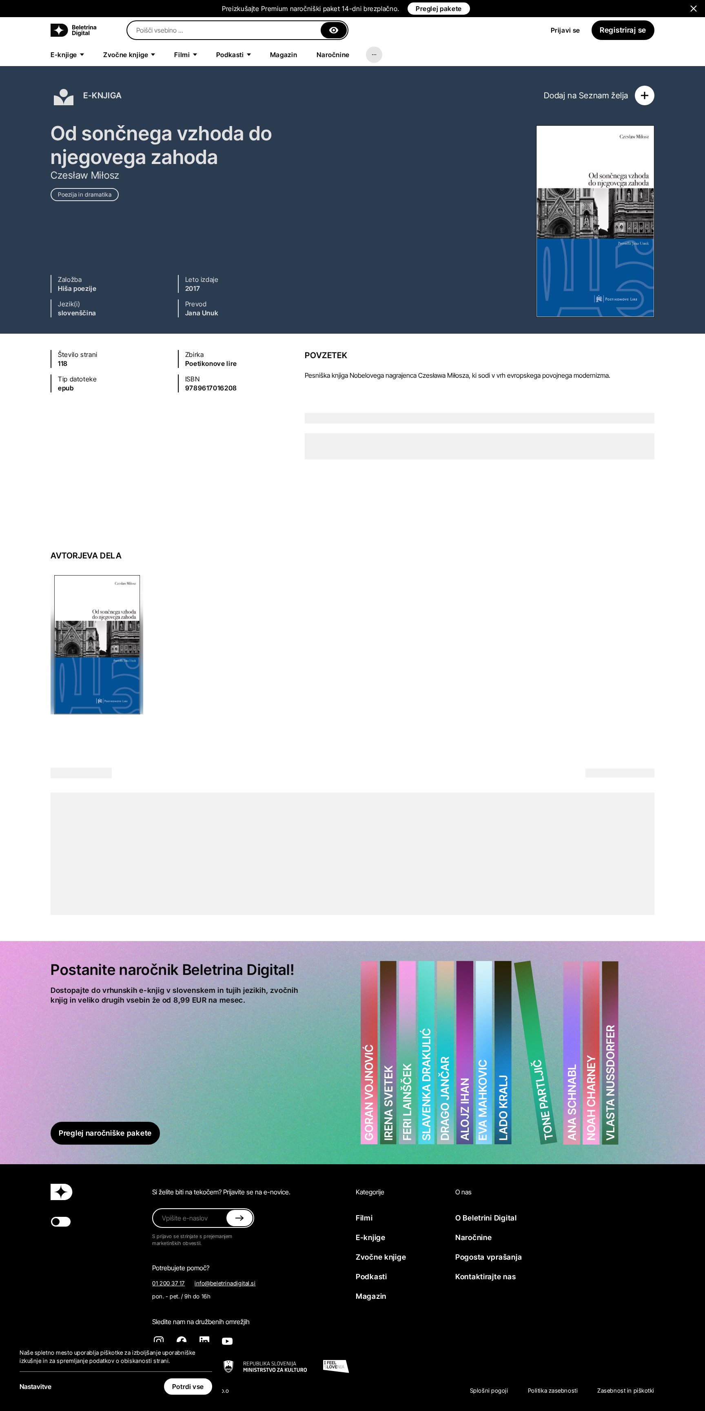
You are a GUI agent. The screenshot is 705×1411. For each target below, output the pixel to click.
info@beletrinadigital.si (225, 1283)
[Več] (374, 55)
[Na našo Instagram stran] (158, 1341)
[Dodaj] (644, 95)
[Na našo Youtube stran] (227, 1341)
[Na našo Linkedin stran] (204, 1341)
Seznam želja (603, 95)
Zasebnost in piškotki (625, 1390)
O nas (463, 1192)
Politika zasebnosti (553, 1390)
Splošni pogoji (489, 1390)
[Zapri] (334, 30)
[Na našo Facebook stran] (181, 1341)
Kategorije (370, 1192)
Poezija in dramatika (84, 194)
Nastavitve (35, 1386)
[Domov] (73, 30)
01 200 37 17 (168, 1283)
